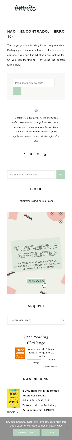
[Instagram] (46, 154)
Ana (30, 349)
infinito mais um (29, 8)
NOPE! (50, 432)
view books (51, 367)
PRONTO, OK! (26, 432)
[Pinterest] (40, 154)
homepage (58, 50)
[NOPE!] (67, 428)
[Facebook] (25, 154)
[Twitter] (33, 154)
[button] (60, 6)
